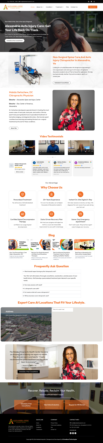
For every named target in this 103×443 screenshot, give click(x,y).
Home (32, 7)
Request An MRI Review (77, 405)
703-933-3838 (9, 333)
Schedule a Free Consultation (26, 405)
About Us (39, 7)
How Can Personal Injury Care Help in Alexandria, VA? (18, 253)
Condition (49, 7)
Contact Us (74, 7)
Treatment (59, 7)
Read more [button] (35, 174)
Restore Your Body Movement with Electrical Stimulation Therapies (40, 254)
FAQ (67, 7)
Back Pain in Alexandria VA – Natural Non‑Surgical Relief (83, 253)
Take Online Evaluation (51, 405)
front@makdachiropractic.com (14, 326)
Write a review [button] (19, 172)
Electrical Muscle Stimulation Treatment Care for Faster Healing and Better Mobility (61, 254)
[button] (1, 30)
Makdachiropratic (41, 439)
